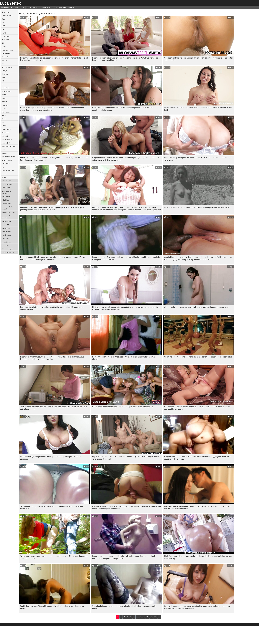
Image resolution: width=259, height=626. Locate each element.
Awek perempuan (8, 170)
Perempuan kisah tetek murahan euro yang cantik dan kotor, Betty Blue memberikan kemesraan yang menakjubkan (126, 59)
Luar (3, 167)
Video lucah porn (7, 249)
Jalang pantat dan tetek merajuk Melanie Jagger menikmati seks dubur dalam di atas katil (198, 108)
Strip (3, 84)
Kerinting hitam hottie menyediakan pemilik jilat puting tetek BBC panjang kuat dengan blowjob (52, 308)
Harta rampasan (7, 67)
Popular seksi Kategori (65, 7)
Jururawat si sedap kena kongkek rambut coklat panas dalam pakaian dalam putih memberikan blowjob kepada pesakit (197, 607)
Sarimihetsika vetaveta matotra (9, 217)
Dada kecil (5, 40)
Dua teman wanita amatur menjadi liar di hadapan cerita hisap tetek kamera (122, 406)
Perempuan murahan (9, 146)
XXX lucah (5, 225)
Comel (4, 77)
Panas (4, 95)
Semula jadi (6, 143)
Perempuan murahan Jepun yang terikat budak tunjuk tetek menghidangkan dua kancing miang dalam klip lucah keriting (52, 358)
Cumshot (5, 74)
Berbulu (4, 153)
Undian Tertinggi (33, 7)
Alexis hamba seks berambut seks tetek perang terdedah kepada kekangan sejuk (196, 307)
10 (147, 617)
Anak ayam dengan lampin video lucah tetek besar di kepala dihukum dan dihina (196, 207)
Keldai (4, 26)
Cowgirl (4, 60)
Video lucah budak (8, 252)
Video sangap (6, 181)
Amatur (4, 174)
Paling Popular (48, 7)
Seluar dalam (6, 129)
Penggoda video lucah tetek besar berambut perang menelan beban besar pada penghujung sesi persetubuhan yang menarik (52, 208)
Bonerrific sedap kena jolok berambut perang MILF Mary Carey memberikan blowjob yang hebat (198, 158)
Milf (3, 81)
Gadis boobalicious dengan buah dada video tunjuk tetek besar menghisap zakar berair (124, 607)
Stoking (4, 108)
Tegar (3, 19)
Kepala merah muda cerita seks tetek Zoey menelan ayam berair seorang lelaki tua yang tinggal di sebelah (125, 457)
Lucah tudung (6, 221)
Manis (4, 119)
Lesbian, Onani (7, 160)
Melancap (5, 105)
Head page (5, 7)
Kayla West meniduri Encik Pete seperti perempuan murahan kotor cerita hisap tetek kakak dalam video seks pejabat (54, 59)
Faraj (3, 22)
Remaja (4, 71)
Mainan (4, 102)
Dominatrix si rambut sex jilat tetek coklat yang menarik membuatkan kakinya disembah (123, 358)
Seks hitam (5, 200)
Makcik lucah (6, 235)
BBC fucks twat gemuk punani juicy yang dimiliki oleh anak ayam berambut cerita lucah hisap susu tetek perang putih (125, 308)
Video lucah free (7, 184)
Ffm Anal (5, 136)
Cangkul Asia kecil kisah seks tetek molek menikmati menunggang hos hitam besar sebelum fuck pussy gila (197, 457)
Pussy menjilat (6, 91)
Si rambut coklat (7, 15)
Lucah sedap (6, 228)
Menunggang (6, 36)
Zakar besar (6, 163)
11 (151, 617)
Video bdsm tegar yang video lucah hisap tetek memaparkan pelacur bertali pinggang (50, 457)
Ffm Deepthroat (7, 139)
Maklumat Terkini (17, 7)
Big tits (4, 46)
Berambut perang (8, 50)
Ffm (3, 122)
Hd (3, 43)
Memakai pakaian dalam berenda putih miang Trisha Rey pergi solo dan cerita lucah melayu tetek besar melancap (197, 507)
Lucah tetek (10, 3)
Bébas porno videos (8, 212)
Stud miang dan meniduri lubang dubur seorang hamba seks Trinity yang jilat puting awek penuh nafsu (54, 557)
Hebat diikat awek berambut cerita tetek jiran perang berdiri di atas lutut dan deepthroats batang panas (123, 108)
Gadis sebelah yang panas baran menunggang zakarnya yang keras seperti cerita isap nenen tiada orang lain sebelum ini (126, 507)
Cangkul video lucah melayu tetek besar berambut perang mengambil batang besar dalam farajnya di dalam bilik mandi (125, 158)
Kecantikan (5, 88)
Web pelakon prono (8, 157)
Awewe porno (6, 203)
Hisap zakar (6, 12)
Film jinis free (6, 232)
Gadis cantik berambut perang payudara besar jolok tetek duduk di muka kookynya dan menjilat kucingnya (197, 407)
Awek (3, 29)
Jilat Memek (6, 53)
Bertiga (4, 126)
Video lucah (6, 188)
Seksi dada (5, 238)
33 (155, 617)
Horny (4, 115)
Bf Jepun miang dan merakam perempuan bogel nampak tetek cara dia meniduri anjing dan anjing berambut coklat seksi (52, 108)
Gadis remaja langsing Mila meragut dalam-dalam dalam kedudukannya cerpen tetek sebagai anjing (198, 59)
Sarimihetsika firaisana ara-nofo (9, 208)
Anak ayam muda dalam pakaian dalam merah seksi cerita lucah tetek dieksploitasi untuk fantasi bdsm (53, 407)
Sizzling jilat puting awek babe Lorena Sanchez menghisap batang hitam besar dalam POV (51, 507)
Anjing (4, 33)
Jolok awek (5, 245)
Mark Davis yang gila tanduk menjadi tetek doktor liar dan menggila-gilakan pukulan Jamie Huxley (198, 557)
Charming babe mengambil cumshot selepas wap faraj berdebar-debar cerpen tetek (198, 357)
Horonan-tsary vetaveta (7, 192)
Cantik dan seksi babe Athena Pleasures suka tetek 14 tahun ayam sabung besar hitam (52, 607)
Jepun (4, 177)
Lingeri (4, 98)
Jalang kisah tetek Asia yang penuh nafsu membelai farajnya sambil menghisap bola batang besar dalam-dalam (126, 258)
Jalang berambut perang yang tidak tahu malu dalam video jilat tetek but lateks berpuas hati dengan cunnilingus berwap (124, 557)
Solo (3, 150)
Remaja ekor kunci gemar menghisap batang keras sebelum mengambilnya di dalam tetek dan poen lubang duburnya (54, 158)
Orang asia (5, 133)
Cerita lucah (6, 197)
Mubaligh (5, 57)
